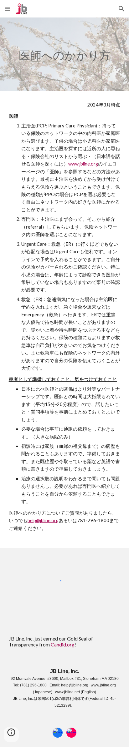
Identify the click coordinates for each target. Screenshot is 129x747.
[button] (7, 8)
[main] (64, 54)
